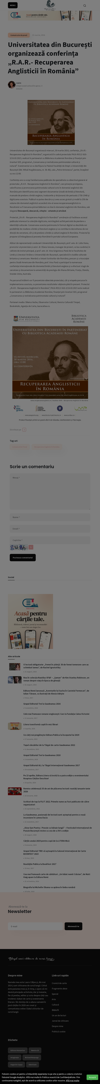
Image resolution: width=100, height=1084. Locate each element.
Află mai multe (72, 1080)
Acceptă (92, 1077)
